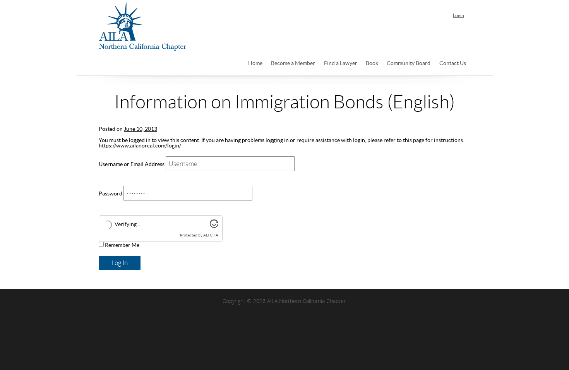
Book (372, 63)
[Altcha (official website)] (214, 226)
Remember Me (121, 245)
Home (255, 63)
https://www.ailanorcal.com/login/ (140, 146)
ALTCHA (210, 235)
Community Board (408, 63)
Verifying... (127, 224)
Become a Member (293, 63)
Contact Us (452, 63)
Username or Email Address (132, 164)
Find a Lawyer (340, 63)
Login (458, 15)
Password (110, 194)
